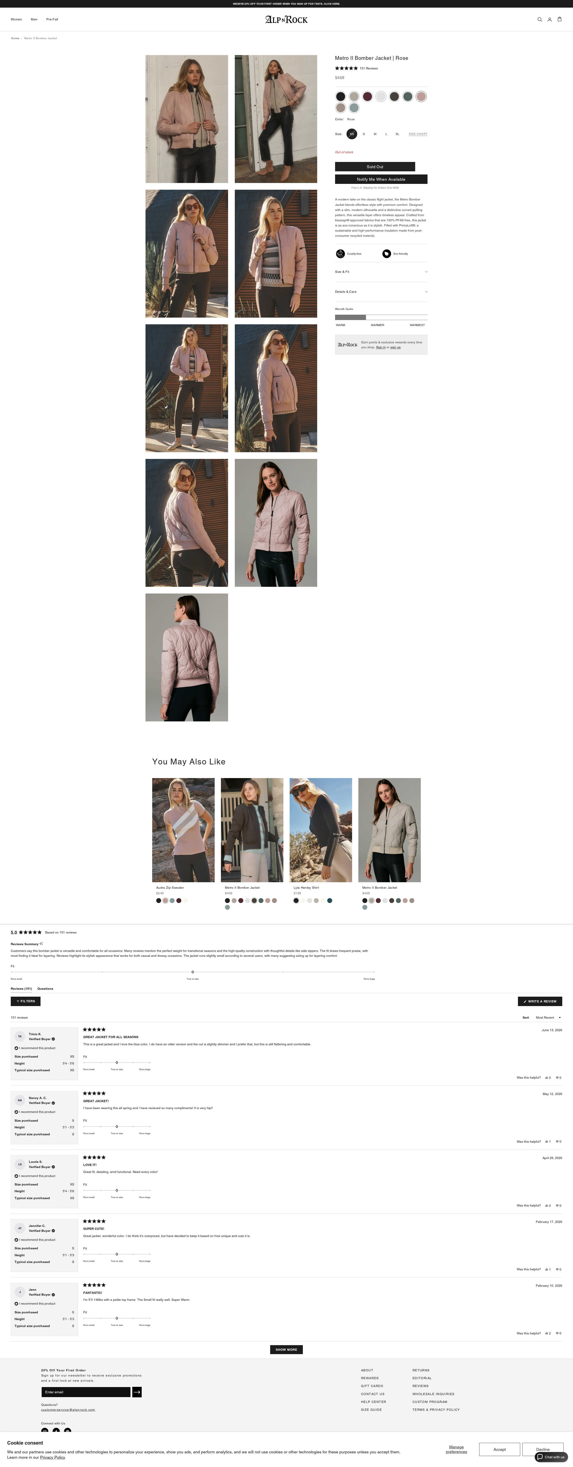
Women (16, 19)
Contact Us (373, 1394)
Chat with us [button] (554, 1457)
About (367, 1370)
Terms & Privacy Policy (436, 1409)
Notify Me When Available (381, 179)
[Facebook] (56, 1431)
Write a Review (544, 1002)
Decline (543, 1449)
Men (34, 19)
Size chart (418, 134)
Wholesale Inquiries (434, 1394)
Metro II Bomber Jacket (242, 887)
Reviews (421, 1386)
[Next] (211, 830)
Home (15, 38)
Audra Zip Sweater (170, 887)
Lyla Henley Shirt (306, 887)
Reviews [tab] (21, 990)
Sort (526, 1017)
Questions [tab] (45, 990)
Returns (421, 1370)
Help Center (373, 1402)
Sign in (381, 347)
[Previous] (155, 830)
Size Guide (371, 1409)
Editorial (422, 1378)
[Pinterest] (67, 1431)
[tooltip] (41, 944)
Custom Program (430, 1402)
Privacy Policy (52, 1457)
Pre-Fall (52, 19)
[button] (356, 68)
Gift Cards (372, 1386)
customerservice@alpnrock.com (68, 1409)
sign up (395, 347)
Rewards (370, 1378)
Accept (500, 1449)
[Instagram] (44, 1431)
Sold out (375, 166)
